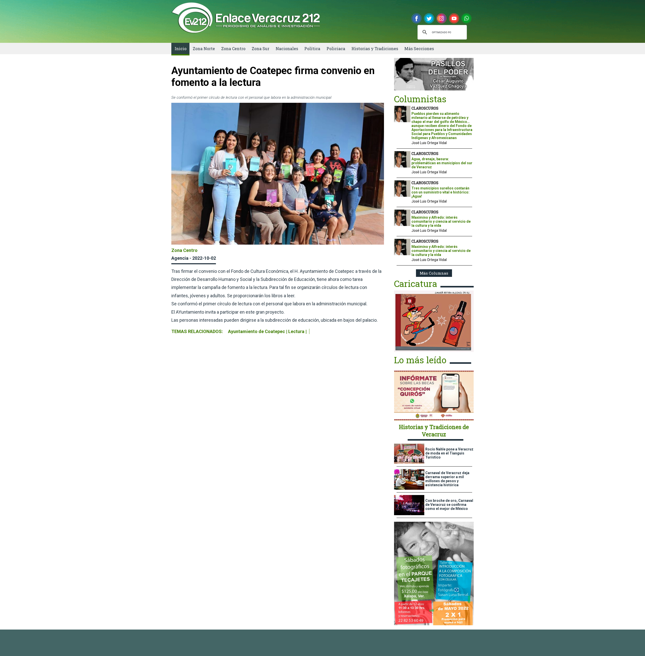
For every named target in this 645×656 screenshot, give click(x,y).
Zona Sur (260, 48)
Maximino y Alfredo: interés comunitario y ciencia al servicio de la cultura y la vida (441, 221)
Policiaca (336, 48)
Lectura (296, 331)
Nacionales (287, 48)
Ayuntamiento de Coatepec (256, 331)
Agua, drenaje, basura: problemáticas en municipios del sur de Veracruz (441, 163)
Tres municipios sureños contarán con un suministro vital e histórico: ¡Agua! (440, 192)
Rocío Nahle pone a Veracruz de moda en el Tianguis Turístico (449, 453)
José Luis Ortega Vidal (429, 143)
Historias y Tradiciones (374, 48)
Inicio (180, 48)
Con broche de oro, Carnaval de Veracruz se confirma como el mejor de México (449, 505)
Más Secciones (419, 48)
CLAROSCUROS (424, 108)
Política (312, 48)
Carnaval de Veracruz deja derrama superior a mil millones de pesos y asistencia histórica (447, 479)
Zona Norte (204, 48)
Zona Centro (233, 48)
